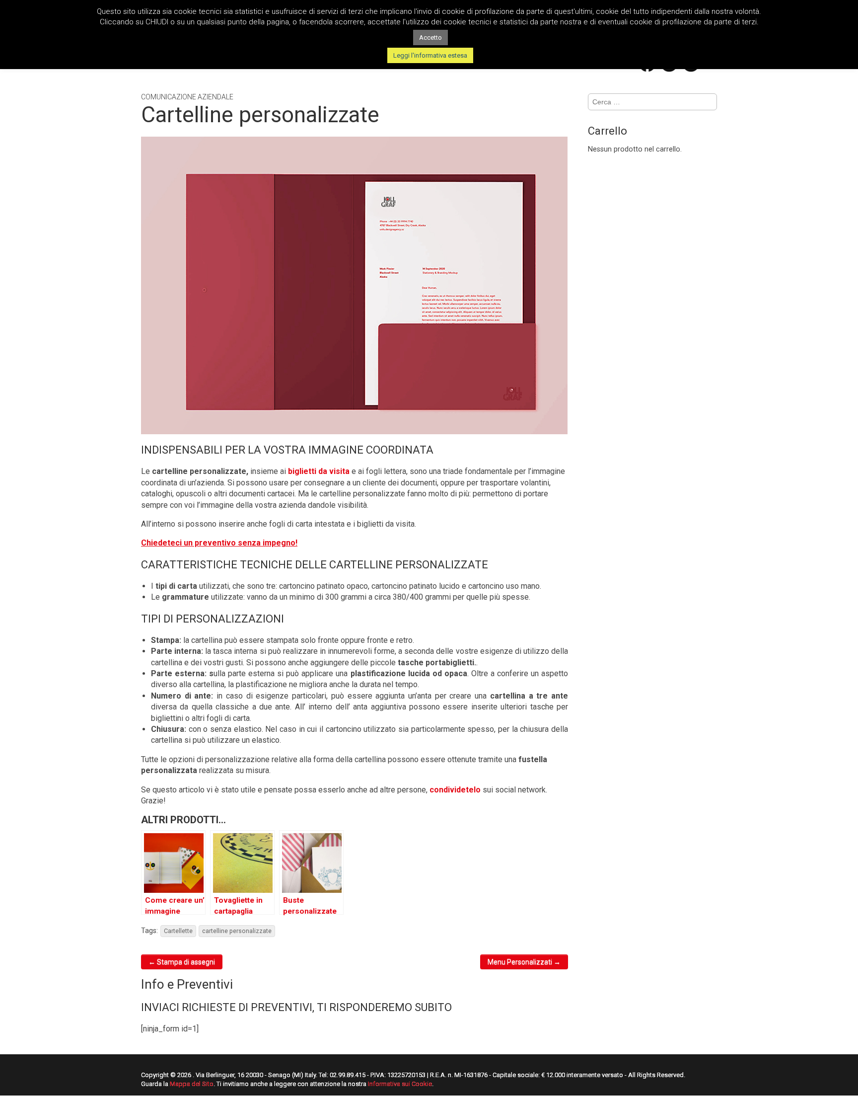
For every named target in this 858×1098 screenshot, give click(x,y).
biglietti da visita (319, 471)
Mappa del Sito (192, 1084)
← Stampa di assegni (181, 962)
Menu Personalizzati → (524, 962)
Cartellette (178, 931)
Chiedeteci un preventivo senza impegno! (219, 543)
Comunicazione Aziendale (187, 97)
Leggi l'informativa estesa (430, 55)
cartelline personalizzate (237, 931)
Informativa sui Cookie (400, 1084)
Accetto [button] (430, 37)
